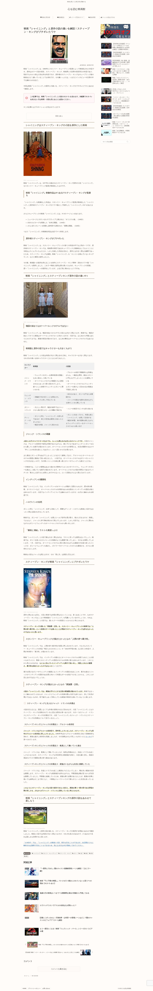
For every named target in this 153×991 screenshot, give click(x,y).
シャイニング (36, 853)
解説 (27, 856)
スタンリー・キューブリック (50, 853)
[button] (127, 142)
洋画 (92, 853)
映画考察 (28, 853)
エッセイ (89, 736)
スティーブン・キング (65, 853)
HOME (24, 988)
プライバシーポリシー (34, 988)
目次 (57, 116)
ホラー (75, 853)
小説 (81, 853)
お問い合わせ (46, 988)
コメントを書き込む (59, 969)
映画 (86, 853)
